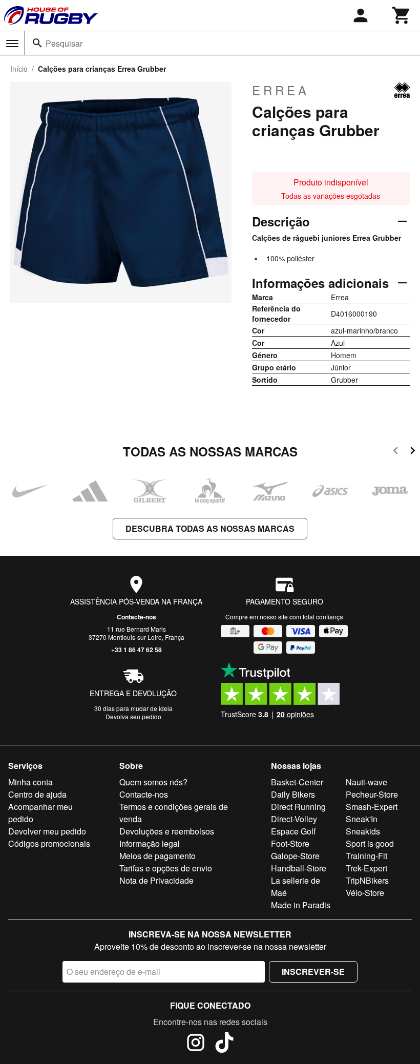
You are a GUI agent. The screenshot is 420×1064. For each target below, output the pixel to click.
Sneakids (363, 831)
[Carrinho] (401, 15)
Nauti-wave (366, 782)
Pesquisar (64, 43)
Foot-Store (290, 843)
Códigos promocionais (49, 843)
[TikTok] (224, 1044)
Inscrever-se (313, 971)
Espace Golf (293, 831)
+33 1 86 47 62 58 (136, 649)
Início (19, 69)
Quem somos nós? (153, 782)
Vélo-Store (365, 893)
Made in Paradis (300, 905)
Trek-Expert (366, 868)
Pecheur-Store (372, 794)
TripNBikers (367, 880)
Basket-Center (297, 782)
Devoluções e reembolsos (166, 831)
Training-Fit (366, 856)
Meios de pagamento (157, 856)
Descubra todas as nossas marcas (210, 528)
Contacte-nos (136, 617)
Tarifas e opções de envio (165, 868)
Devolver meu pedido (47, 831)
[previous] (395, 452)
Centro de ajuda (37, 794)
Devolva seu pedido (133, 716)
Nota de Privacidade (156, 880)
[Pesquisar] (37, 43)
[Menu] (12, 43)
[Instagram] (195, 1044)
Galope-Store (295, 856)
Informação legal (149, 843)
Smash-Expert (371, 806)
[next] (412, 452)
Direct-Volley (294, 819)
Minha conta (30, 782)
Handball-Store (298, 868)
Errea (280, 90)
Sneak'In (361, 819)
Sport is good (370, 843)
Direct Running (298, 806)
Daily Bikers (293, 794)
